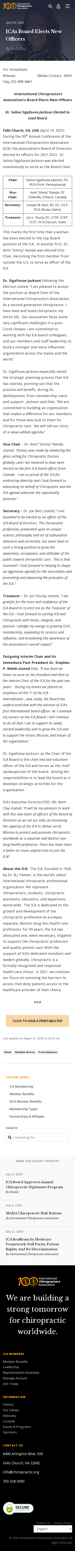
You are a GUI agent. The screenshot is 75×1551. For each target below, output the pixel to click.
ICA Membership (21, 1086)
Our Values (11, 1410)
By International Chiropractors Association (32, 1218)
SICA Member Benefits (25, 1101)
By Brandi (12, 1192)
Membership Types (23, 1109)
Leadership (11, 1367)
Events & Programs (17, 1427)
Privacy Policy (62, 1523)
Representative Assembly (21, 1372)
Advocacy (9, 1416)
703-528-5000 (13, 1481)
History (8, 1404)
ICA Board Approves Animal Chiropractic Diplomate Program (34, 1184)
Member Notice (25, 1052)
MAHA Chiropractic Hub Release (34, 1213)
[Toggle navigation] (67, 6)
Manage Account (15, 1378)
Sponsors (10, 1432)
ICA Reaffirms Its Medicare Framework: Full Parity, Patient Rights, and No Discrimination (32, 1244)
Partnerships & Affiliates (26, 1116)
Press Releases (47, 1052)
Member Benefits (21, 1094)
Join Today (10, 1384)
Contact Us (43, 1523)
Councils (9, 1421)
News (7, 1052)
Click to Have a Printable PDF (37, 1021)
